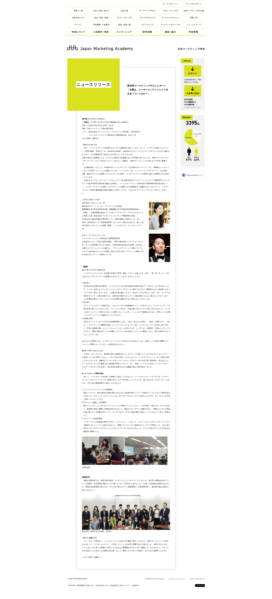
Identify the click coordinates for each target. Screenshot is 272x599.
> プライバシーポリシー (177, 578)
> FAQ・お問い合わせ (197, 578)
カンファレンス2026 (148, 24)
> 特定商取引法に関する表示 (155, 578)
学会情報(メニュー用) (194, 32)
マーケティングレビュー (171, 17)
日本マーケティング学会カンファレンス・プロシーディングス (169, 12)
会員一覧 (124, 10)
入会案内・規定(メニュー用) (101, 32)
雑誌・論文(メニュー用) (171, 32)
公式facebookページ (193, 175)
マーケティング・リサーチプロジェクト (148, 17)
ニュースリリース (194, 24)
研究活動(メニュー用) (148, 32)
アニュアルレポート (194, 3)
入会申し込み (192, 91)
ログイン (192, 71)
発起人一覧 (78, 10)
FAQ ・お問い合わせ (101, 10)
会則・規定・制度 (101, 17)
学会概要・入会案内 (101, 24)
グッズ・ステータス (124, 17)
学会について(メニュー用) (78, 32)
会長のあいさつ (78, 17)
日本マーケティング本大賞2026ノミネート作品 (191, 12)
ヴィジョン (78, 24)
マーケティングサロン (148, 10)
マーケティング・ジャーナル (171, 24)
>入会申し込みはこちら (192, 107)
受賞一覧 (194, 17)
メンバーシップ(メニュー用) (124, 32)
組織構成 (124, 24)
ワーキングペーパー (171, 3)
